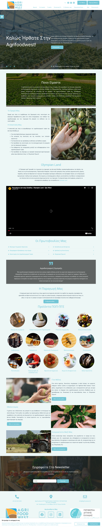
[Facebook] (68, 3)
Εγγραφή (62, 481)
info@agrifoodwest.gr (85, 501)
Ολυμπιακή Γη (57, 7)
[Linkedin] (74, 3)
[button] (2, 17)
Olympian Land (63, 180)
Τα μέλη (49, 7)
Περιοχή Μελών (93, 2)
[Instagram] (71, 3)
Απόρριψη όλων (81, 524)
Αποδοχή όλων (94, 524)
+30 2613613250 (17, 501)
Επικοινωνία (94, 7)
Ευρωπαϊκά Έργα (78, 7)
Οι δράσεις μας (67, 7)
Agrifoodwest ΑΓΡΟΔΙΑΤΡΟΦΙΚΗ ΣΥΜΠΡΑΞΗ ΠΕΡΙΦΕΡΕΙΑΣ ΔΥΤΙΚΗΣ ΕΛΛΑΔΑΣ (51, 501)
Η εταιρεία (42, 7)
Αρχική (35, 7)
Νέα (88, 7)
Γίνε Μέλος (82, 2)
